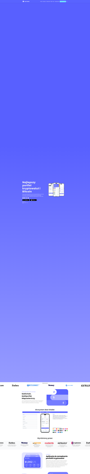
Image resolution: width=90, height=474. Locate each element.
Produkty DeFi (48, 1)
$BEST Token (52, 1)
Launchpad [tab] (24, 426)
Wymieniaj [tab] (24, 421)
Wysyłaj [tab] (24, 419)
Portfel (41, 1)
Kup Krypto (44, 1)
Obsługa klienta (57, 1)
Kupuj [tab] (23, 414)
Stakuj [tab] (23, 424)
